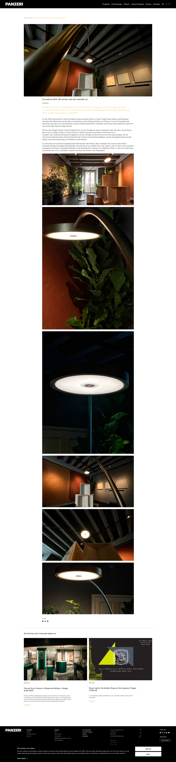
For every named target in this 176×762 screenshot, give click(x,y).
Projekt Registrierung (116, 730)
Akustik (29, 736)
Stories (148, 4)
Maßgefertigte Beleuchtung (63, 738)
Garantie (112, 734)
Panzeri (127, 4)
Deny (148, 754)
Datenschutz (113, 740)
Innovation (58, 736)
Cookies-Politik (113, 742)
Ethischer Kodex (113, 744)
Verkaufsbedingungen (117, 736)
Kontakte (156, 4)
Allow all (148, 749)
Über (56, 732)
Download (113, 732)
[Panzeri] (14, 4)
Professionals (116, 4)
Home (25, 18)
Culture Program (137, 4)
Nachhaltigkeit (59, 740)
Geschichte (58, 734)
